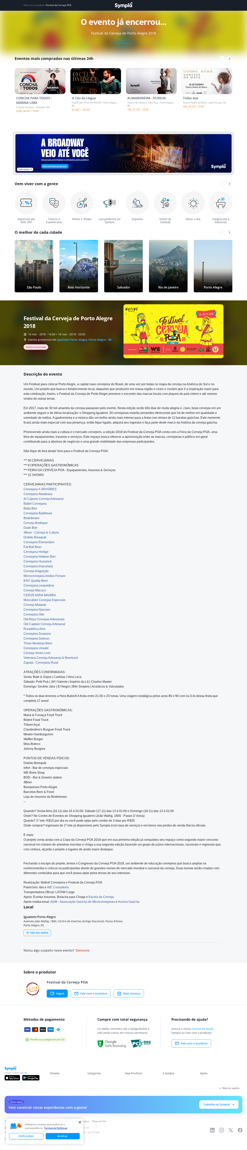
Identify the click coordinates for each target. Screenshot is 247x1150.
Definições (26, 1136)
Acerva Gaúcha (128, 901)
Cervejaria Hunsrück (38, 561)
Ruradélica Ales (34, 628)
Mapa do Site (99, 1121)
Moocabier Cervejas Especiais (44, 600)
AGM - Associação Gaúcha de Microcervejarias (82, 901)
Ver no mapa (39, 933)
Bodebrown (31, 518)
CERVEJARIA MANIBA (40, 595)
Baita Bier (30, 508)
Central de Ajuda (202, 1029)
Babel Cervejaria (35, 503)
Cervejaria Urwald (36, 648)
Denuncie (83, 950)
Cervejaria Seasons (37, 633)
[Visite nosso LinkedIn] (212, 1130)
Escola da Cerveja (101, 897)
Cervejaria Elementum (39, 542)
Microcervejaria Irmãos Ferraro (44, 576)
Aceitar (63, 1136)
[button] (16, 1126)
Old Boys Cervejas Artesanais (44, 619)
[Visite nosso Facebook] (240, 1130)
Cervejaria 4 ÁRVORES (40, 489)
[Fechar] (80, 1122)
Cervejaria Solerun (36, 638)
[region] (44, 1131)
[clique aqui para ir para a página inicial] (123, 5)
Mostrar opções (231, 1088)
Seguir (60, 993)
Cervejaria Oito (34, 614)
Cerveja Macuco (35, 590)
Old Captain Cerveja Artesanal (44, 624)
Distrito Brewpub (35, 537)
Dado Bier (30, 527)
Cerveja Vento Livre (37, 653)
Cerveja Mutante (35, 604)
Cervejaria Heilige (36, 551)
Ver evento (123, 43)
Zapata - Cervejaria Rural (41, 662)
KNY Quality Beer (36, 580)
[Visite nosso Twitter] (230, 1130)
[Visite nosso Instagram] (221, 1130)
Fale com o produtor (93, 993)
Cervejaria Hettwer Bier (40, 556)
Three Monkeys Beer (38, 643)
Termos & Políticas (55, 1128)
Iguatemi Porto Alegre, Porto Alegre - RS (84, 339)
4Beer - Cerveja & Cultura (41, 532)
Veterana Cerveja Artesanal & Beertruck (51, 657)
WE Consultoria (58, 887)
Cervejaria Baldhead (38, 513)
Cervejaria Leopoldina (39, 585)
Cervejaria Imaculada (38, 566)
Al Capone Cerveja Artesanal (43, 498)
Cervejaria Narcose (37, 609)
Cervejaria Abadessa (38, 494)
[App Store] (12, 1077)
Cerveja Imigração (36, 571)
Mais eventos (132, 993)
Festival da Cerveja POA (58, 5)
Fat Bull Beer (32, 547)
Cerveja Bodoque (36, 523)
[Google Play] (30, 1077)
